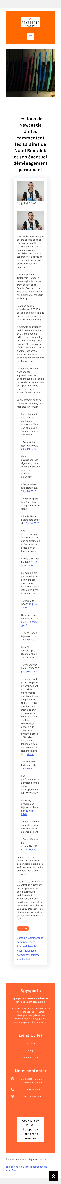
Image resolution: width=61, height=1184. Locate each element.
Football (22, 928)
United (26, 959)
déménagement (26, 942)
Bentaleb (22, 937)
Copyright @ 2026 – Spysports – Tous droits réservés (30, 1129)
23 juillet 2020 (28, 449)
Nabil (20, 950)
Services (30, 1043)
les (36, 946)
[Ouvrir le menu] (30, 36)
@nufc (24, 625)
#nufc (34, 622)
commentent (35, 937)
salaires (35, 954)
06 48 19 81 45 (33, 1089)
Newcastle (30, 950)
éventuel (22, 946)
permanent (23, 954)
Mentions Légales (31, 1057)
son (19, 959)
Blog (30, 1050)
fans (30, 946)
